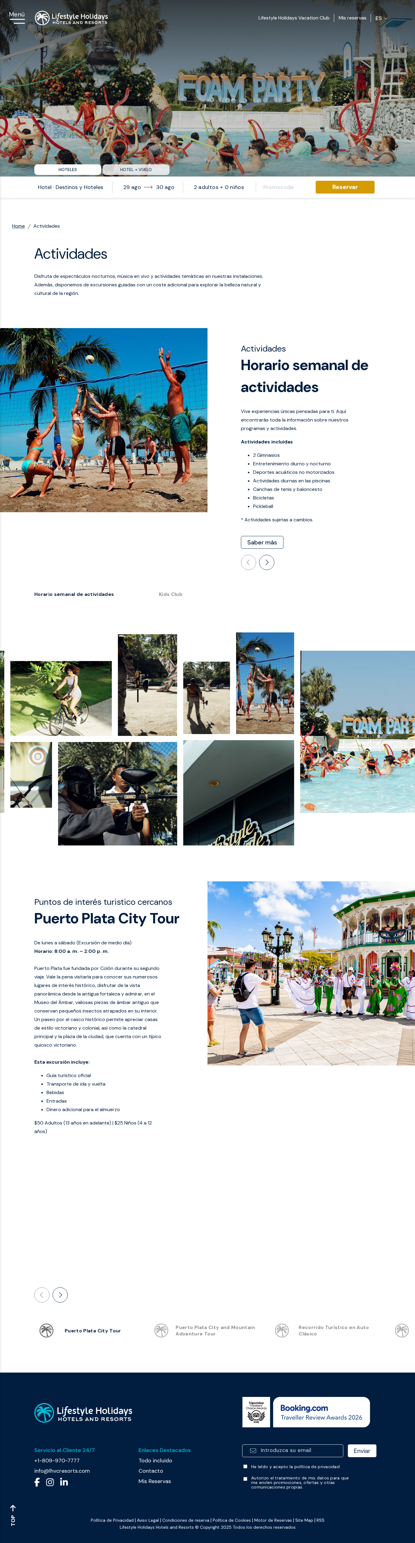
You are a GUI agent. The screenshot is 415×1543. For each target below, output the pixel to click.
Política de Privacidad (112, 1520)
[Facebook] (37, 1484)
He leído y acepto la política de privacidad (295, 1466)
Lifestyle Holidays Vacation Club (294, 18)
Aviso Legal (148, 1520)
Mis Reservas (155, 1481)
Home (18, 226)
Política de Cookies (232, 1520)
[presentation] (248, 562)
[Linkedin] (64, 1484)
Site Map (304, 1520)
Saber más (262, 542)
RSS (320, 1520)
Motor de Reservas (273, 1520)
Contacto (151, 1471)
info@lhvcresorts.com (62, 1471)
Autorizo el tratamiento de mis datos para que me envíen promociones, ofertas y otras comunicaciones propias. (300, 1482)
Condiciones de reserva (185, 1520)
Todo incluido (155, 1460)
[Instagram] (50, 1484)
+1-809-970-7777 (57, 1460)
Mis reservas (352, 18)
